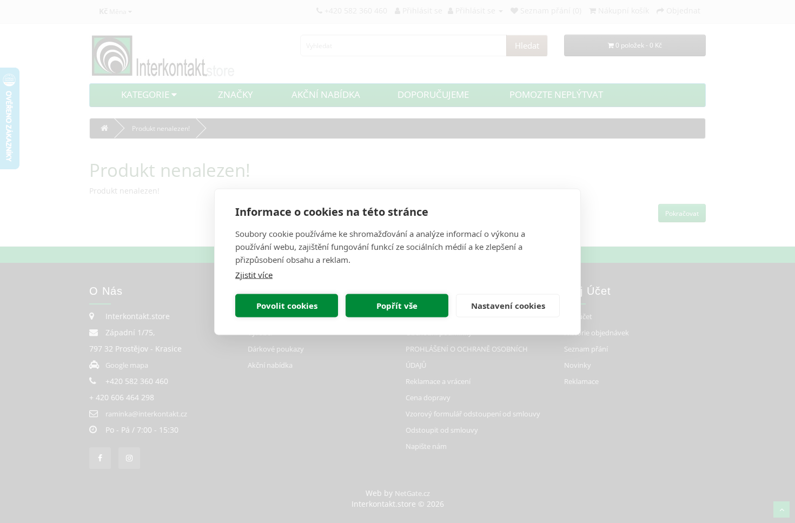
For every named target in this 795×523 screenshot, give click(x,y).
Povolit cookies (286, 305)
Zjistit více (254, 274)
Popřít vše (397, 305)
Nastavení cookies (508, 305)
